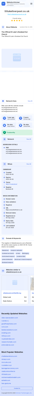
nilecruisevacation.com (10, 318)
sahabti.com (6, 380)
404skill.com (6, 374)
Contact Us (17, 388)
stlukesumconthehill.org (12, 293)
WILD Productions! (11, 184)
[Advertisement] (17, 43)
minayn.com (6, 359)
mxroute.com (6, 362)
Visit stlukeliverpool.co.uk (17, 14)
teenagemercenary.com (10, 368)
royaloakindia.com (8, 339)
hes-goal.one (6, 383)
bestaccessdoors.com (9, 330)
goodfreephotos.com (9, 324)
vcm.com (5, 327)
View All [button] (30, 101)
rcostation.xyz (7, 365)
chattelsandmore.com (9, 356)
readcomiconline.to (8, 371)
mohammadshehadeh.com (11, 377)
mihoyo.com (6, 336)
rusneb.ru (5, 321)
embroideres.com (8, 345)
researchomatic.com (9, 342)
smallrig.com (6, 333)
